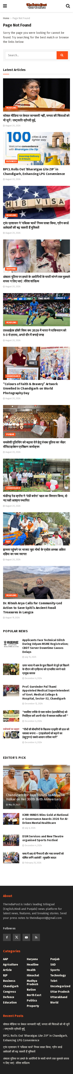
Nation (31, 989)
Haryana (11, 269)
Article (7, 970)
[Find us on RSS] (36, 937)
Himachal (33, 975)
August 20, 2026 (12, 126)
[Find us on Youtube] (26, 937)
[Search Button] (68, 6)
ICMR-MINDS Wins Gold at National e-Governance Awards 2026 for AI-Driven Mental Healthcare (45, 818)
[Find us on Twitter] (16, 937)
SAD (53, 964)
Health (31, 970)
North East (34, 995)
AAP (5, 959)
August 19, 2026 (12, 618)
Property (33, 1006)
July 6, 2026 (29, 828)
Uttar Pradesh (59, 991)
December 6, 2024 (33, 678)
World (54, 1002)
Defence (8, 997)
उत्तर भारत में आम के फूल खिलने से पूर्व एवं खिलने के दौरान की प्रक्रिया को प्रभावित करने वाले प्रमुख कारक (45, 669)
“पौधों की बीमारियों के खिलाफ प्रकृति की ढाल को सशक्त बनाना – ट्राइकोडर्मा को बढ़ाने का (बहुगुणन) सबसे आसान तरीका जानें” (45, 733)
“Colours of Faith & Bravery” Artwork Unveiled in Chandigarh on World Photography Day (30, 388)
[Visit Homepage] (36, 6)
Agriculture (10, 964)
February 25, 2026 (32, 863)
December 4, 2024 (33, 845)
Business (11, 161)
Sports (55, 970)
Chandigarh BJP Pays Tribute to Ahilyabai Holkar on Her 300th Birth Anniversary (35, 797)
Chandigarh (13, 376)
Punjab (10, 434)
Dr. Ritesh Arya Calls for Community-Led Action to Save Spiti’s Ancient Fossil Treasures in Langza (32, 607)
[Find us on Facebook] (7, 937)
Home (6, 18)
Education (10, 1002)
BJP (8, 542)
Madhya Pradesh (32, 982)
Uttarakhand (58, 997)
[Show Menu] (5, 6)
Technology (58, 975)
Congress (9, 991)
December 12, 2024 (33, 704)
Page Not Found (21, 18)
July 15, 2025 (30, 657)
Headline (11, 108)
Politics (32, 1000)
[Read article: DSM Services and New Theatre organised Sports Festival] (11, 840)
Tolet (53, 981)
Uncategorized (60, 986)
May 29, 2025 (14, 805)
